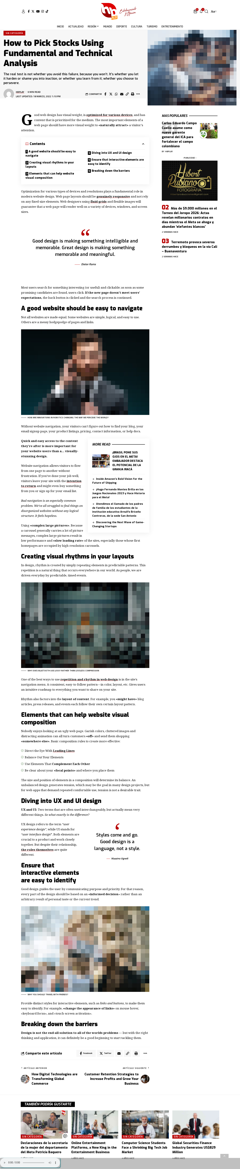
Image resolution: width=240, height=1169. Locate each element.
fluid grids (98, 201)
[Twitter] (33, 11)
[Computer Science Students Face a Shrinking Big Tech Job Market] (145, 1124)
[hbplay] (120, 11)
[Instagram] (42, 11)
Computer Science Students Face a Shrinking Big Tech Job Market (144, 1147)
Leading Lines (64, 751)
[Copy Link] (127, 94)
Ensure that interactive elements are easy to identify (116, 162)
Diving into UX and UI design (112, 153)
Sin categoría (14, 33)
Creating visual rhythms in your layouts (49, 165)
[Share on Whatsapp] (116, 94)
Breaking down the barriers (111, 171)
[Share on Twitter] (110, 94)
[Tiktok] (47, 11)
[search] (206, 11)
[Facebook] (29, 11)
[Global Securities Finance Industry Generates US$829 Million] (195, 1124)
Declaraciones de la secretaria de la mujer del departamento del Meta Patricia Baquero (44, 1147)
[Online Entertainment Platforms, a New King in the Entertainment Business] (94, 1124)
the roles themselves (37, 850)
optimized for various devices (109, 115)
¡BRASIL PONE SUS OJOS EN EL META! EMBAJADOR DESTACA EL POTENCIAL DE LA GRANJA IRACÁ (127, 461)
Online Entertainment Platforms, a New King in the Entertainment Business (94, 1147)
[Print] (132, 94)
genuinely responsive (113, 196)
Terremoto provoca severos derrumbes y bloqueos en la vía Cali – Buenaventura (189, 246)
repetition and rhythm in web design (89, 679)
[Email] (121, 94)
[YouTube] (37, 11)
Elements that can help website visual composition (49, 176)
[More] (138, 94)
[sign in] (23, 11)
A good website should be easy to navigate (50, 153)
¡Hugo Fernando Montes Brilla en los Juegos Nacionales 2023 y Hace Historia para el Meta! (118, 493)
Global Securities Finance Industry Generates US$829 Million (194, 1147)
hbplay (20, 92)
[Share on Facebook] (105, 94)
